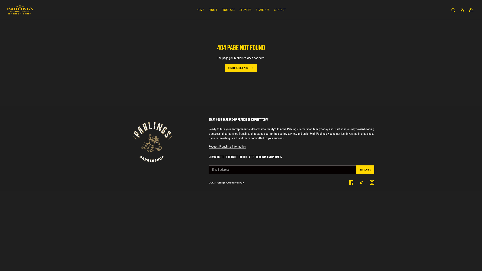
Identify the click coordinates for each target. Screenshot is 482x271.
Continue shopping (238, 68)
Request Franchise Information (227, 146)
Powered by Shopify (235, 182)
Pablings (221, 182)
